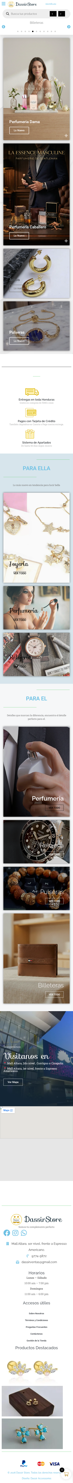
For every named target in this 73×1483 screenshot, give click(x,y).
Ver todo (19, 573)
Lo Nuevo (19, 130)
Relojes (36, 22)
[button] (18, 31)
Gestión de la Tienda (36, 1340)
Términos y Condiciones (36, 1320)
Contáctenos (36, 1334)
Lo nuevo (19, 288)
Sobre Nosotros (36, 1313)
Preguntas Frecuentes (36, 1327)
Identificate (50, 4)
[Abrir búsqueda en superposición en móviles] (36, 13)
